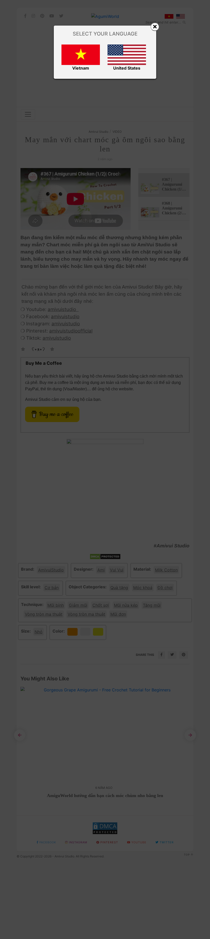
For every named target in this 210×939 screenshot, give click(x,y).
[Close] (155, 27)
